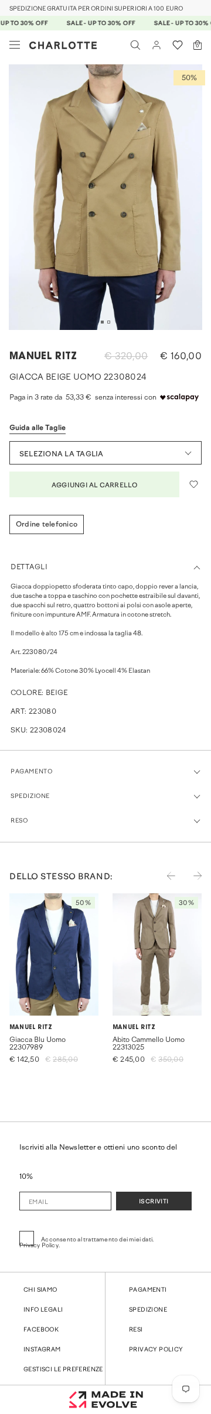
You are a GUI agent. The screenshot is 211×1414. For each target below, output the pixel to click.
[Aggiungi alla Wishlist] (193, 484)
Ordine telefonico (46, 525)
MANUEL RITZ (43, 357)
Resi (136, 1330)
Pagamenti (148, 1290)
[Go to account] (156, 45)
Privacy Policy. (39, 1246)
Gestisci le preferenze (63, 1370)
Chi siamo (40, 1290)
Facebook (41, 1330)
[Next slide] (190, 883)
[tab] (102, 322)
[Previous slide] (163, 883)
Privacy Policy (156, 1350)
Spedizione (148, 1310)
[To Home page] (63, 45)
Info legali (43, 1310)
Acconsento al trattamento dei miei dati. (86, 1243)
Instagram (42, 1350)
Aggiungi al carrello (94, 485)
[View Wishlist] (177, 45)
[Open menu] (14, 45)
